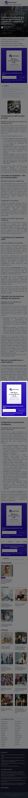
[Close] (25, 383)
